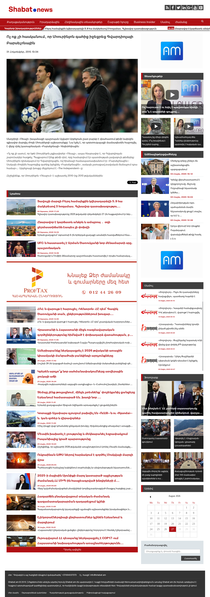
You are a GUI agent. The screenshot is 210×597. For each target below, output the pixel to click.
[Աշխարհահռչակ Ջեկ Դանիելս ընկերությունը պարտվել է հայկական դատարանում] (188, 126)
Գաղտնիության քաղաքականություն (67, 592)
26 (165, 529)
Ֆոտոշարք (151, 377)
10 (151, 518)
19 (165, 523)
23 (193, 523)
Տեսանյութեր (153, 76)
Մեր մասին (13, 592)
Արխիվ (148, 488)
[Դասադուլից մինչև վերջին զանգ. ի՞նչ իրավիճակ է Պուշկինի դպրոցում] (156, 126)
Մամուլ (165, 22)
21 (179, 523)
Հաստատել (190, 558)
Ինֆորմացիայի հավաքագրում (100, 592)
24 (151, 529)
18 (158, 523)
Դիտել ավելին (72, 549)
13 (172, 518)
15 (186, 518)
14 (179, 518)
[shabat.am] (31, 12)
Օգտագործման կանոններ (34, 592)
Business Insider (144, 22)
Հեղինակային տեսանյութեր (83, 22)
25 (158, 529)
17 (151, 523)
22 (186, 523)
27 (172, 529)
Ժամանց (181, 22)
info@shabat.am (98, 575)
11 (158, 518)
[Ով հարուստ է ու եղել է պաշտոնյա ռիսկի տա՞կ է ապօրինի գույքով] (172, 97)
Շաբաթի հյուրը (118, 22)
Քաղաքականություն (20, 22)
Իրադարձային (49, 22)
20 (172, 523)
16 (193, 518)
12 (165, 518)
